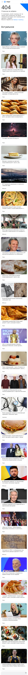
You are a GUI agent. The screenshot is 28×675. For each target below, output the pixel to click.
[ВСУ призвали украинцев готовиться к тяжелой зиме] (14, 179)
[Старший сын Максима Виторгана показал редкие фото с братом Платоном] (14, 385)
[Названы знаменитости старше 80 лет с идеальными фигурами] (14, 499)
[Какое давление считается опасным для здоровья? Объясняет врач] (14, 408)
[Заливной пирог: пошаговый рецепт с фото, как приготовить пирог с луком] (14, 431)
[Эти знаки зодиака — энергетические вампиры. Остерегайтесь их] (14, 87)
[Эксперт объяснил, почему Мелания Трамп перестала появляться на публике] (14, 65)
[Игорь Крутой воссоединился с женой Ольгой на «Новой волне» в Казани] (14, 453)
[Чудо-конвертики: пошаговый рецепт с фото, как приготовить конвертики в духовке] (14, 110)
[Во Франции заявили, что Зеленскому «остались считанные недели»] (14, 476)
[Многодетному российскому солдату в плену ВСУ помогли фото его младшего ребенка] (14, 225)
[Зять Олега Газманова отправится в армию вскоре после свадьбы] (14, 568)
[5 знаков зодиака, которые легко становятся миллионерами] (14, 614)
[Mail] (5, 2)
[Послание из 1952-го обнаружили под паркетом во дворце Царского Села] (14, 545)
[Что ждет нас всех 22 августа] (14, 133)
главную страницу (18, 19)
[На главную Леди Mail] (8, 2)
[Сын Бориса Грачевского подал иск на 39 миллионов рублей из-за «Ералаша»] (14, 248)
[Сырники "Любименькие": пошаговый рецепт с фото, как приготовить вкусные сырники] (14, 591)
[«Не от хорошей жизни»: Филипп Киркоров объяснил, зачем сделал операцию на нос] (14, 339)
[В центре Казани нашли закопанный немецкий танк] (14, 293)
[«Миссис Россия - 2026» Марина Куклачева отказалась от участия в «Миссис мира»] (14, 522)
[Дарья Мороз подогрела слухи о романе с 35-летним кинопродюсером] (14, 42)
